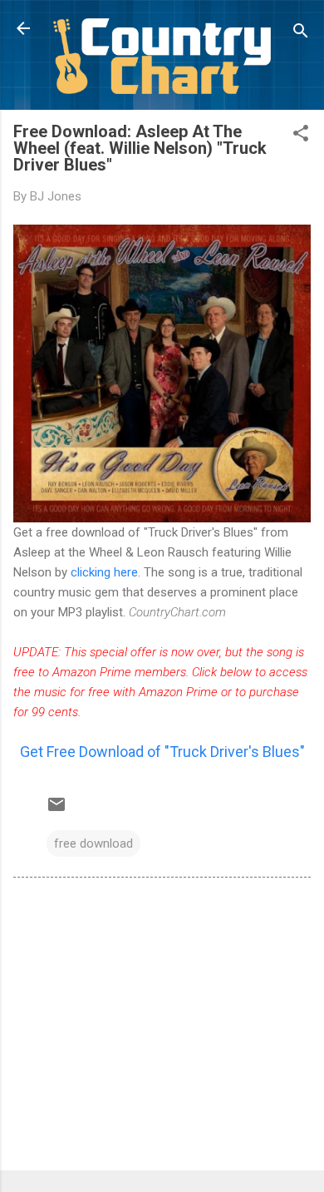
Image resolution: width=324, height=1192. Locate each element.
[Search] (301, 33)
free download (93, 843)
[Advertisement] (162, 1027)
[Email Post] (56, 810)
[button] (301, 136)
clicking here (104, 572)
